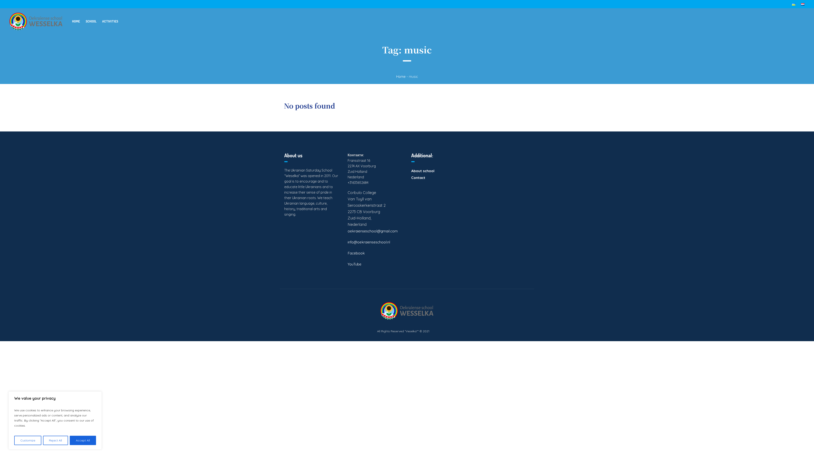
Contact (418, 177)
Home (401, 76)
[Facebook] (526, 331)
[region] (55, 420)
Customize (27, 440)
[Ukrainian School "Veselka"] (407, 311)
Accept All (83, 440)
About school (422, 171)
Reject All (55, 440)
